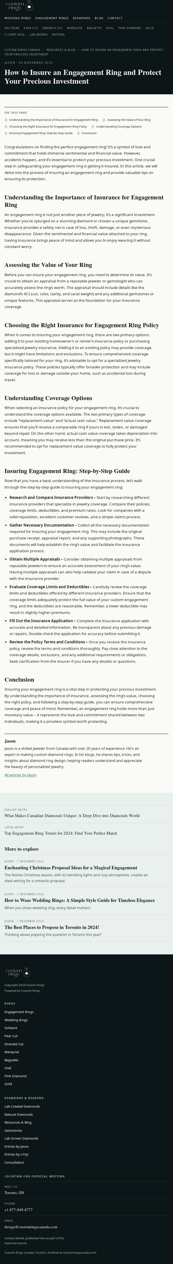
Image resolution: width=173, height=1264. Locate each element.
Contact (115, 18)
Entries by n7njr (17, 1154)
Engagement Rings (52, 18)
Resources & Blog (61, 50)
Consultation (14, 1162)
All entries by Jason (20, 775)
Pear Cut (31, 28)
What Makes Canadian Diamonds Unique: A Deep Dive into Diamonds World (72, 813)
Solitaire (12, 28)
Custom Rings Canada (22, 50)
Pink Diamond (129, 28)
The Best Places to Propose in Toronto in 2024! (52, 927)
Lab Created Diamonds (22, 1106)
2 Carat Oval (15, 34)
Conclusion (89, 133)
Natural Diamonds (19, 1114)
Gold (150, 28)
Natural (58, 34)
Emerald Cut (52, 28)
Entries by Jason (17, 1146)
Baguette (94, 28)
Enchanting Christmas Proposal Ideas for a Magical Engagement (71, 867)
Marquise (74, 28)
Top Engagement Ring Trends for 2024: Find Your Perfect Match (61, 831)
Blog (99, 18)
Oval (110, 28)
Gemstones (13, 1130)
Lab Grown (39, 34)
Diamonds (82, 18)
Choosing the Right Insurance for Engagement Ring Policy (48, 126)
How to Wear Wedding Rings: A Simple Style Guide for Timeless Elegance (80, 900)
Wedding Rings (18, 18)
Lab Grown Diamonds (21, 1138)
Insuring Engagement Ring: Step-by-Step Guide (41, 133)
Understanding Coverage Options (119, 126)
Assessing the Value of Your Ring (128, 120)
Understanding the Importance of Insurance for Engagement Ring (53, 120)
